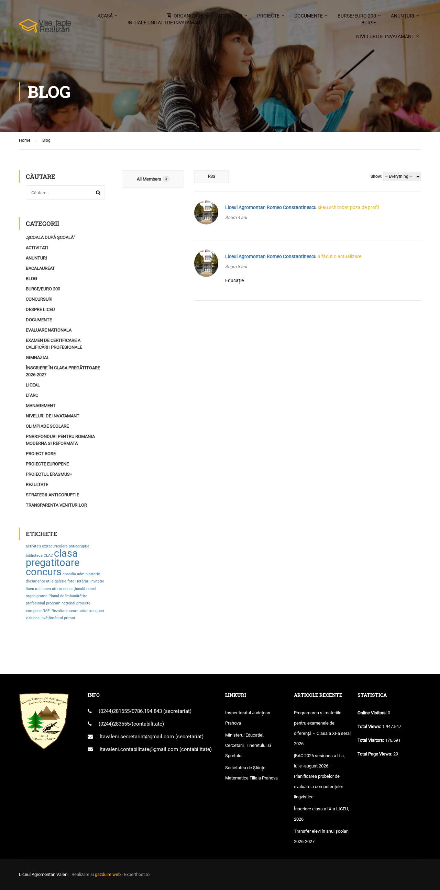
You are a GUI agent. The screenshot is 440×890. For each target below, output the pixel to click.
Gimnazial (37, 357)
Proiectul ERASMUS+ (49, 474)
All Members (152, 179)
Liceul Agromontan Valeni (43, 874)
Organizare (165, 19)
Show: (376, 176)
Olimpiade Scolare (47, 426)
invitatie (97, 581)
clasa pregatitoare (52, 557)
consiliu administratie (81, 574)
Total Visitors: (371, 740)
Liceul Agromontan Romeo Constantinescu (271, 207)
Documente (308, 16)
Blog (31, 278)
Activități (230, 16)
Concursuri (39, 299)
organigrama (36, 596)
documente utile (40, 581)
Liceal (33, 385)
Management (41, 405)
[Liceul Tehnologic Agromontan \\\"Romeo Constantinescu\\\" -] (45, 29)
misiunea (43, 589)
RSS (211, 176)
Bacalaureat (40, 268)
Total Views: (370, 726)
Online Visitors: (373, 712)
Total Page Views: (375, 753)
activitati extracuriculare (47, 546)
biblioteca (34, 555)
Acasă (105, 16)
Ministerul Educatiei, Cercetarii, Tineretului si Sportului (248, 745)
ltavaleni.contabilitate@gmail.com (139, 749)
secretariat (78, 611)
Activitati (37, 247)
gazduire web (108, 874)
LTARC (32, 395)
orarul (91, 589)
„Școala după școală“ (50, 237)
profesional (35, 603)
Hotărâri (82, 581)
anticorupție (79, 546)
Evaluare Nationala (49, 330)
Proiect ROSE (41, 453)
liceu (30, 589)
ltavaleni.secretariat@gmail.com (137, 736)
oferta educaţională (68, 589)
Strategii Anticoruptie (52, 494)
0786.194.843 (147, 711)
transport (96, 611)
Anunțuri (402, 16)
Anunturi (36, 258)
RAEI (47, 611)
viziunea (33, 618)
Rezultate (37, 484)
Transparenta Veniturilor (56, 505)
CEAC (48, 555)
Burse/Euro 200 (357, 19)
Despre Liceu (40, 309)
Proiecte (268, 16)
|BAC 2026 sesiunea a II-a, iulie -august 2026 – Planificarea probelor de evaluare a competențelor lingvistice (319, 776)
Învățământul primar (58, 618)
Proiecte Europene (47, 463)
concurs (44, 572)
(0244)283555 (114, 724)
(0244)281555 (114, 711)
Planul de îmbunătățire (67, 596)
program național (60, 603)
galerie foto (64, 581)
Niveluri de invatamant (385, 36)
